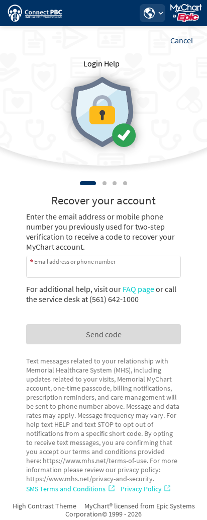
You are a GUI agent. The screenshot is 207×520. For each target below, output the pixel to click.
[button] (152, 13)
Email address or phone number (75, 261)
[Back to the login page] (34, 13)
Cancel (181, 40)
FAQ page (138, 289)
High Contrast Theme (44, 505)
